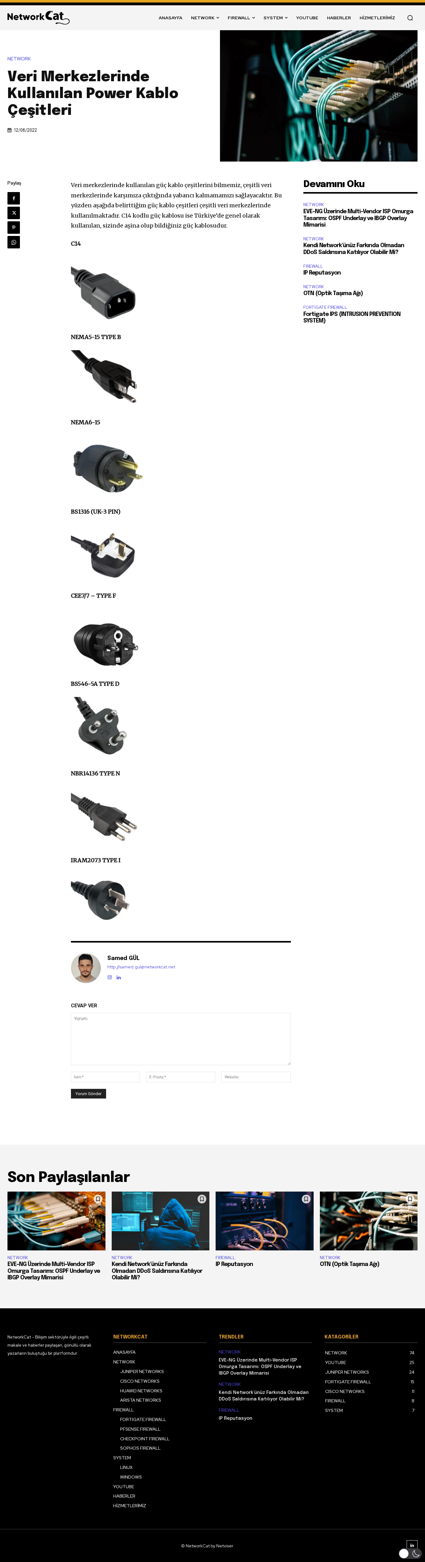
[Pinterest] (13, 227)
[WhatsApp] (13, 242)
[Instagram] (109, 976)
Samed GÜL (123, 958)
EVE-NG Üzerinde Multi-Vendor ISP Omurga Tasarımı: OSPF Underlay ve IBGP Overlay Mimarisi (358, 218)
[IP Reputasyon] (265, 1221)
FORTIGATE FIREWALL (325, 307)
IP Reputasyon (322, 273)
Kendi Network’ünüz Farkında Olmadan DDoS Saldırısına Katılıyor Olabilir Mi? (157, 1271)
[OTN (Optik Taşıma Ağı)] (369, 1221)
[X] (13, 213)
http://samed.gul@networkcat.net (141, 967)
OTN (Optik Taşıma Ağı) (333, 293)
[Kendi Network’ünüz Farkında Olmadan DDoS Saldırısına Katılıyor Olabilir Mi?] (161, 1221)
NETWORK (19, 59)
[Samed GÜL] (86, 968)
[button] (410, 17)
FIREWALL (313, 266)
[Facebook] (13, 198)
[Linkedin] (118, 976)
